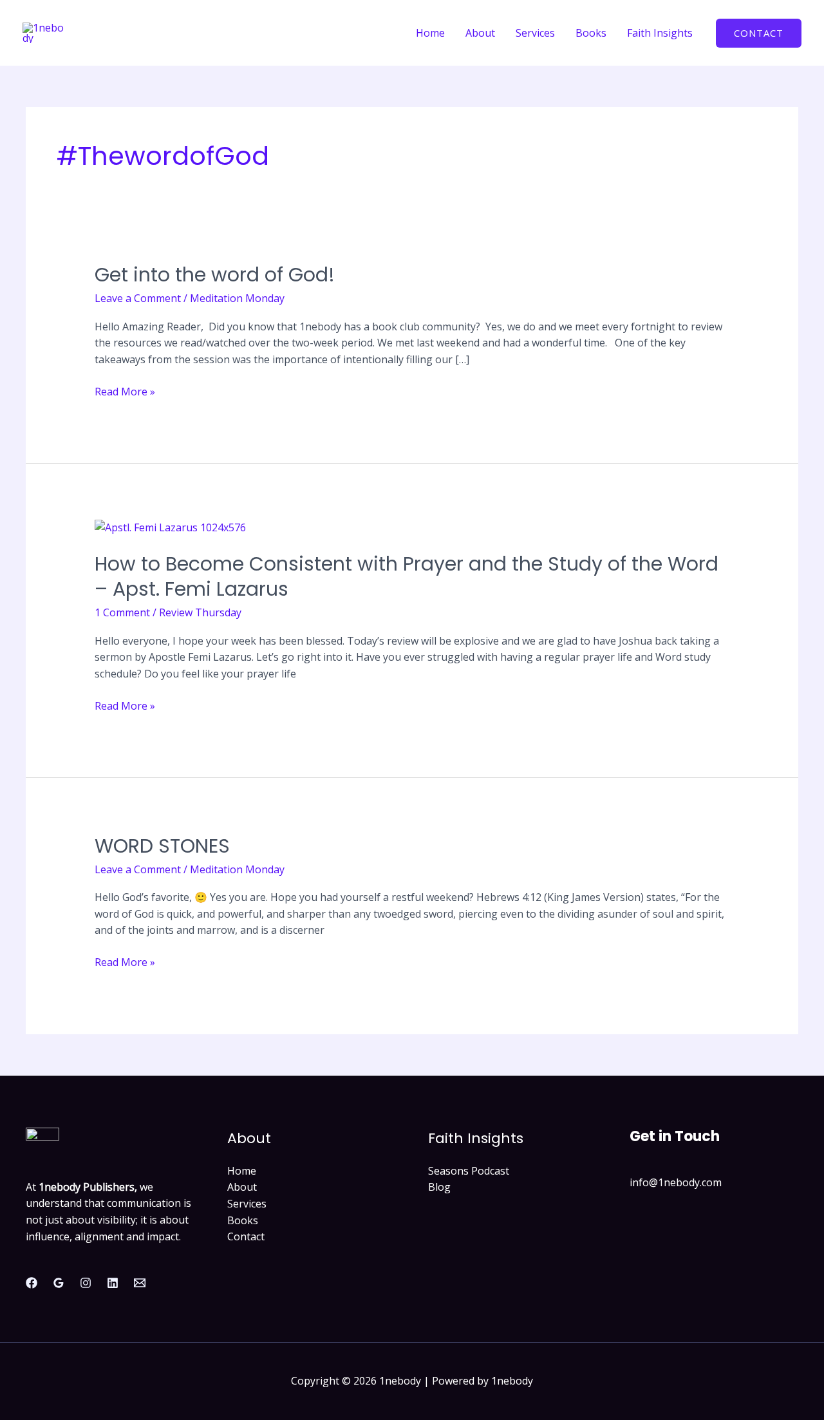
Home (430, 33)
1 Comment (122, 612)
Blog (439, 1187)
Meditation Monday (237, 298)
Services (535, 33)
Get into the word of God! (215, 275)
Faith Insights (660, 33)
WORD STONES (162, 846)
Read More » (125, 391)
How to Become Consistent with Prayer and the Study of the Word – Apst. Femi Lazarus (406, 576)
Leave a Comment (138, 298)
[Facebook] (31, 1283)
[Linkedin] (112, 1283)
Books (591, 33)
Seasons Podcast (468, 1171)
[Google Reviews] (58, 1283)
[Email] (139, 1283)
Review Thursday (200, 612)
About (480, 33)
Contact (246, 1236)
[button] (758, 33)
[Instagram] (85, 1283)
